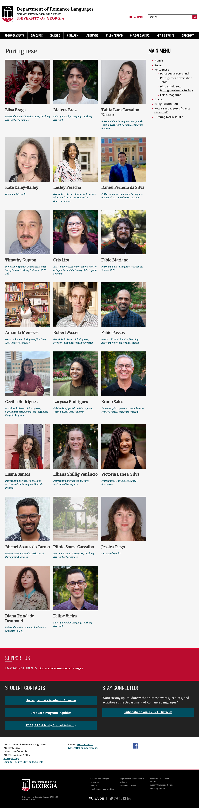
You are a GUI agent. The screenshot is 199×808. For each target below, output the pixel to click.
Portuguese (161, 69)
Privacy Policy (11, 758)
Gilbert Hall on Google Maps (83, 747)
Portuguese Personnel (174, 73)
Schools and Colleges (99, 779)
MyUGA (93, 786)
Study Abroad (114, 35)
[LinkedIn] (129, 798)
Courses (55, 35)
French (158, 60)
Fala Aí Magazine (170, 95)
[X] (111, 798)
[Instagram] (116, 798)
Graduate (37, 35)
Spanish (159, 99)
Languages (92, 35)
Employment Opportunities (102, 789)
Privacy (123, 782)
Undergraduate (14, 35)
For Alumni (136, 17)
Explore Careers (140, 35)
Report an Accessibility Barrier (159, 780)
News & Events (165, 35)
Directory (188, 35)
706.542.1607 (85, 744)
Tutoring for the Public (168, 117)
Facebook (135, 746)
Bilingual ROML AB (166, 104)
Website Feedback (128, 786)
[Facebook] (107, 798)
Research (72, 35)
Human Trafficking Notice (161, 785)
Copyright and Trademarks (132, 779)
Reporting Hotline (157, 788)
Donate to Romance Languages (61, 668)
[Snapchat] (120, 798)
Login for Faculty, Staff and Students (23, 761)
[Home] (48, 14)
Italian (158, 65)
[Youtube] (124, 798)
